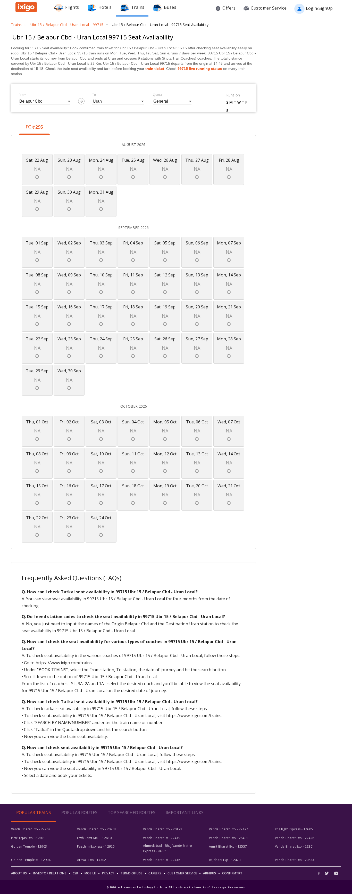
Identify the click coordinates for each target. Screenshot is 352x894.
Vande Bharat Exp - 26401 (228, 838)
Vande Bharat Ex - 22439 (161, 838)
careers (154, 873)
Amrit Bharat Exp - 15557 (228, 846)
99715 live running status (200, 69)
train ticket (154, 69)
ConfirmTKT (232, 873)
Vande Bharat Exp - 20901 (96, 829)
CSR (75, 873)
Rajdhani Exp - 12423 (225, 860)
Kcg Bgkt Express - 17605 (294, 829)
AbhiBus (209, 873)
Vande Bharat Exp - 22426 (294, 838)
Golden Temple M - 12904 (31, 860)
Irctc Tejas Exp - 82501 (28, 838)
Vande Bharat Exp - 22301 (294, 846)
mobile (90, 873)
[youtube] (336, 873)
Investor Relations (49, 873)
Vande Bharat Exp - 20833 (294, 860)
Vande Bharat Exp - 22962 (30, 829)
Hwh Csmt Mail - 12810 (94, 838)
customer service (182, 873)
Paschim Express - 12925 (96, 846)
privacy (108, 873)
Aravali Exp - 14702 (91, 860)
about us (19, 873)
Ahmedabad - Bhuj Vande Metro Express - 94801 (167, 848)
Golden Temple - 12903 (29, 846)
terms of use (132, 873)
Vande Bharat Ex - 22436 (161, 860)
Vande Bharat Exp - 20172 (162, 829)
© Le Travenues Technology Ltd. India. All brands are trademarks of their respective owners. (176, 887)
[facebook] (320, 873)
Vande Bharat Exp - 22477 (228, 829)
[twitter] (326, 873)
